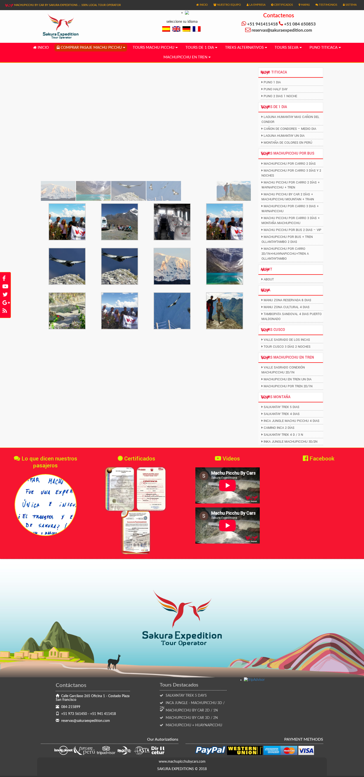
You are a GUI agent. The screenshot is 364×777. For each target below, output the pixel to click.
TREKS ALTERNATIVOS (244, 47)
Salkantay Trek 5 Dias (281, 407)
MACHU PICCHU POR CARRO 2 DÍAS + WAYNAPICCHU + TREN (290, 185)
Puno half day (275, 89)
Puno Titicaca (324, 47)
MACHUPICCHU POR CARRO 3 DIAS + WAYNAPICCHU (290, 208)
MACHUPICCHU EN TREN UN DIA (288, 379)
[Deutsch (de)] (186, 29)
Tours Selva (286, 47)
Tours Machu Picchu (153, 47)
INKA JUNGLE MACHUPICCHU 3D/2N (290, 441)
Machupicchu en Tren (185, 57)
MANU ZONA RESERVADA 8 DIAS (287, 300)
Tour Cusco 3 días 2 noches (287, 346)
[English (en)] (176, 29)
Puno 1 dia (272, 82)
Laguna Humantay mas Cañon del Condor (290, 119)
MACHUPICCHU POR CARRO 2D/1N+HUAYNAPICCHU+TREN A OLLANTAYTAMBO (285, 254)
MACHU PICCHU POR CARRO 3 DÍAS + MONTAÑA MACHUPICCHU (290, 220)
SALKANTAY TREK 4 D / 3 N (283, 435)
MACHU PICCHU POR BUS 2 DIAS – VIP (292, 230)
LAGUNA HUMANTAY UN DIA (284, 136)
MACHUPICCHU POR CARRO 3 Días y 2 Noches (291, 173)
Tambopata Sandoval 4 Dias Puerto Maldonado (291, 316)
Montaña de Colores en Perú (288, 142)
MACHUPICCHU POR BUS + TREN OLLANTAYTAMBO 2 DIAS (287, 239)
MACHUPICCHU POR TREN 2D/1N (288, 386)
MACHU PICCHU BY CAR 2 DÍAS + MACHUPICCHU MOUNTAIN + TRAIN (287, 197)
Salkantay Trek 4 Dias (282, 414)
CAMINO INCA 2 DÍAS (279, 428)
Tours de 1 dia (199, 47)
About (269, 279)
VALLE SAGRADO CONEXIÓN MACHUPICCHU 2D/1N (283, 370)
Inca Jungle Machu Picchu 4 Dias (291, 421)
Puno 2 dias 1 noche (280, 96)
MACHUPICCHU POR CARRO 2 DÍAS (290, 163)
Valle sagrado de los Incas (287, 340)
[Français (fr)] (197, 29)
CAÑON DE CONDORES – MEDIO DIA (290, 129)
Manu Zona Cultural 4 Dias (287, 307)
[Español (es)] (166, 29)
